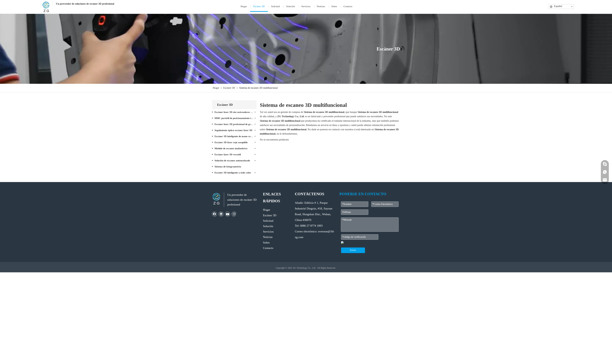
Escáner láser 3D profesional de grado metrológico (236, 124)
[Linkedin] (221, 214)
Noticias (268, 237)
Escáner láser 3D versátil (228, 154)
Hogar (266, 209)
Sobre (266, 242)
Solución (268, 226)
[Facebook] (214, 214)
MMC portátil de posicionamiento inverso (236, 118)
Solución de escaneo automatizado (232, 160)
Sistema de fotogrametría (228, 166)
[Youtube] (227, 214)
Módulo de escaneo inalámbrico (231, 148)
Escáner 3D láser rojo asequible (231, 142)
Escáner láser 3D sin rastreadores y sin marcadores (236, 112)
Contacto (268, 248)
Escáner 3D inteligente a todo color (233, 172)
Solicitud (268, 220)
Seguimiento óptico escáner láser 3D (233, 130)
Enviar (353, 250)
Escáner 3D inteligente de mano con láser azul (236, 136)
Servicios (268, 231)
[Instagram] (234, 214)
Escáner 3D (269, 215)
